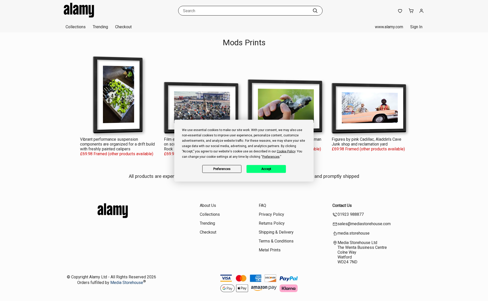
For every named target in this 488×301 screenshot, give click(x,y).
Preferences (222, 169)
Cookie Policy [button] (286, 151)
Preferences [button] (271, 156)
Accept (266, 169)
